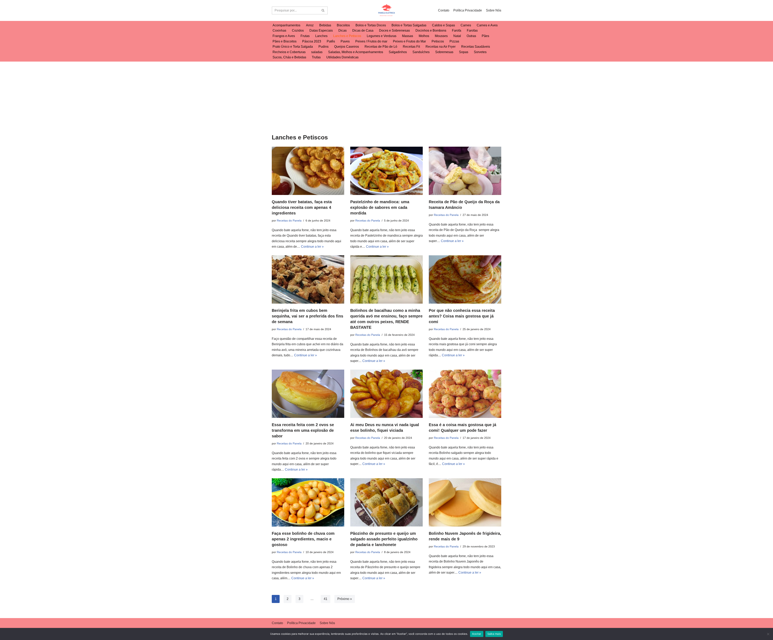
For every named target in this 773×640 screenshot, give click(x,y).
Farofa (456, 30)
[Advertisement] (386, 92)
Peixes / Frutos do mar (371, 41)
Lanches (321, 36)
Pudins (323, 46)
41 (325, 599)
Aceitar (476, 633)
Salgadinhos (398, 52)
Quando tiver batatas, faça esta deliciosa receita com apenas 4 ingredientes (302, 207)
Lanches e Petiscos (347, 36)
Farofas (472, 30)
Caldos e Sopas (443, 25)
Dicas (342, 30)
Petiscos (438, 41)
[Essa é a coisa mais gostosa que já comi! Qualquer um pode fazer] (465, 394)
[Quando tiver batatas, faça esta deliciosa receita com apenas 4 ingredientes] (308, 171)
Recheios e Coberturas (289, 52)
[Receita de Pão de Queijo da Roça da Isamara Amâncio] (465, 171)
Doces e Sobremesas (394, 30)
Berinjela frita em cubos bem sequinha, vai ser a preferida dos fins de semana (307, 316)
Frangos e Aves (284, 36)
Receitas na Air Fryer (441, 46)
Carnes (466, 25)
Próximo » (344, 599)
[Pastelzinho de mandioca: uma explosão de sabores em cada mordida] (386, 171)
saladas (316, 52)
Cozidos (298, 30)
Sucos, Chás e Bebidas (289, 57)
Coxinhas (279, 30)
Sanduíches (421, 52)
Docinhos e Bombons (430, 30)
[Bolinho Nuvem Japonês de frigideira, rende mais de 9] (465, 502)
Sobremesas (444, 52)
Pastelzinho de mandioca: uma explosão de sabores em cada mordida (379, 207)
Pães (485, 36)
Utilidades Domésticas (342, 57)
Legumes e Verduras (381, 36)
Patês (331, 41)
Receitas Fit (411, 46)
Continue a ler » (312, 246)
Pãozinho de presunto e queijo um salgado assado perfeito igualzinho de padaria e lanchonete (384, 539)
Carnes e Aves (487, 25)
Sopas (463, 52)
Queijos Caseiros (346, 46)
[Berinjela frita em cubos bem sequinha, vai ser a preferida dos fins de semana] (308, 279)
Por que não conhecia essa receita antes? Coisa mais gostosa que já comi (462, 316)
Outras (471, 36)
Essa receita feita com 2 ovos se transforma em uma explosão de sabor (303, 430)
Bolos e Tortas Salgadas (409, 25)
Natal (457, 36)
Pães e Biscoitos (285, 41)
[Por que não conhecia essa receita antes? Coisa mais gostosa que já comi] (465, 279)
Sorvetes (480, 52)
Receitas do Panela (289, 220)
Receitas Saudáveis (475, 46)
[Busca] (323, 10)
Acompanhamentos (286, 25)
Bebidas (325, 25)
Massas (407, 36)
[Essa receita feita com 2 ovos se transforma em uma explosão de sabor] (308, 394)
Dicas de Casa (362, 30)
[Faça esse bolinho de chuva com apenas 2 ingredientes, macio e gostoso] (308, 502)
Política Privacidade (467, 10)
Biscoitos (343, 25)
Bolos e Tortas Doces (370, 25)
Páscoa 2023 (311, 41)
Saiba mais (494, 633)
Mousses (441, 36)
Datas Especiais (321, 30)
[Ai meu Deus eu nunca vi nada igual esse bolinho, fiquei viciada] (386, 394)
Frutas (305, 36)
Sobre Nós (493, 10)
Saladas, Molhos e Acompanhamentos (355, 52)
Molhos (424, 36)
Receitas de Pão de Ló (381, 46)
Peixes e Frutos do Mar (409, 41)
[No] (768, 634)
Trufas (316, 57)
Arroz (310, 25)
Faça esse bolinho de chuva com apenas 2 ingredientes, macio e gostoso (303, 539)
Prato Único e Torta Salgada (293, 46)
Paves (345, 41)
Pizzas (454, 41)
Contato (443, 10)
